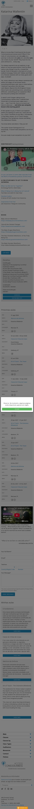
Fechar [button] (17, 409)
